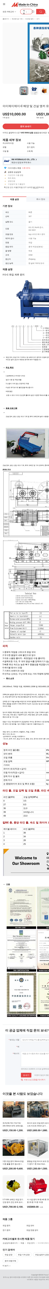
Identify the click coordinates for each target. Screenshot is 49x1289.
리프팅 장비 (29, 19)
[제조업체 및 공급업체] (24, 4)
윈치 (38, 19)
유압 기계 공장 (24, 1254)
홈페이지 (6, 19)
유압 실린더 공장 (42, 1254)
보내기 (26, 1075)
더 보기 (6, 1265)
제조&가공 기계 (17, 19)
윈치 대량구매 (10, 1261)
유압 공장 (8, 1254)
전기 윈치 (6, 1230)
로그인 (36, 187)
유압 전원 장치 (32, 1230)
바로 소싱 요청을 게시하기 (33, 1079)
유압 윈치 (6, 1225)
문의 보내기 (25, 126)
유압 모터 (30, 1225)
